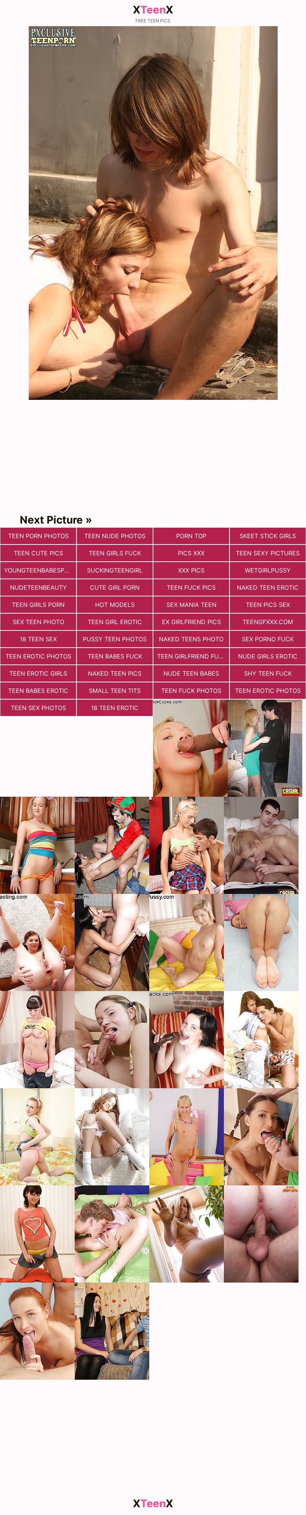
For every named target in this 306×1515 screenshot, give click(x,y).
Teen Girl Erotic (115, 622)
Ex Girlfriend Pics (191, 622)
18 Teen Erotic (114, 708)
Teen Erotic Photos (38, 656)
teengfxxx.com (268, 622)
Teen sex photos (38, 708)
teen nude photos (115, 536)
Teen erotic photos (268, 690)
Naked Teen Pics (114, 673)
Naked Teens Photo (191, 639)
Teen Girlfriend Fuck (192, 656)
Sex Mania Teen (191, 604)
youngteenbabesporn (40, 570)
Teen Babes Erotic (38, 690)
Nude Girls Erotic (267, 656)
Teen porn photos (38, 536)
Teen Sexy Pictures (268, 553)
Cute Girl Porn (115, 587)
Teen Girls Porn (38, 604)
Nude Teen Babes (191, 673)
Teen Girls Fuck (115, 553)
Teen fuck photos (191, 690)
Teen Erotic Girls (38, 673)
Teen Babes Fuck (115, 656)
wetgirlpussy (268, 570)
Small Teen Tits (115, 690)
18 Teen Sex (38, 639)
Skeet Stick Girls (268, 536)
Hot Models (115, 604)
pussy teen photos (115, 639)
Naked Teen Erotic (268, 587)
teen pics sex (268, 604)
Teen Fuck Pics (191, 587)
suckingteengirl (115, 570)
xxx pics (191, 570)
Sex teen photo (38, 622)
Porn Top (191, 536)
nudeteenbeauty (38, 587)
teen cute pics (38, 553)
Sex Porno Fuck (268, 639)
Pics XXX (191, 553)
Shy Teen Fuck (268, 673)
